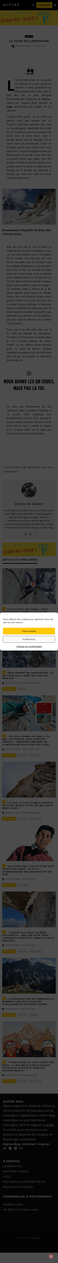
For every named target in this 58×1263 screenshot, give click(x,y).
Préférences (29, 639)
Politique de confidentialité (29, 646)
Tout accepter (29, 630)
